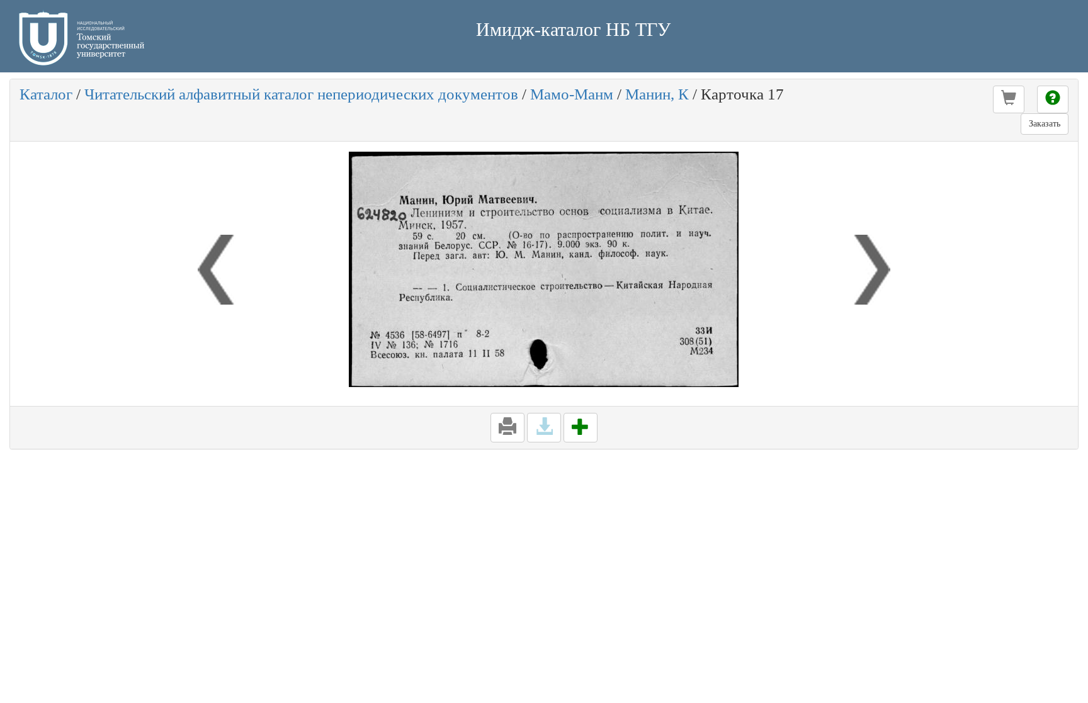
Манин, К (657, 94)
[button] (1008, 99)
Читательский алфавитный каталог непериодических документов (301, 94)
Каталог (46, 94)
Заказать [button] (1044, 123)
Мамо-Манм (571, 94)
